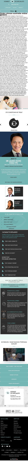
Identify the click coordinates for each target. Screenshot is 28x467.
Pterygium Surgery (18, 432)
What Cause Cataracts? (11, 241)
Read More (13, 177)
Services (16, 419)
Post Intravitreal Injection (11, 267)
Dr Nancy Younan (17, 202)
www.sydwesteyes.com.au (13, 17)
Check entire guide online (20, 92)
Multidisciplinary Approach (11, 227)
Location (15, 7)
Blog (2, 430)
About (2, 423)
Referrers (3, 432)
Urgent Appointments (14, 383)
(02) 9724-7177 (15, 4)
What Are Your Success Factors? (13, 249)
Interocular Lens (17, 430)
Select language (17, 439)
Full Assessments (8, 224)
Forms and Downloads (14, 370)
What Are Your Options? (11, 245)
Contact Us (20, 452)
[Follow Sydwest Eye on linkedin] (7, 447)
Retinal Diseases (17, 427)
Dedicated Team (8, 222)
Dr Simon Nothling (17, 189)
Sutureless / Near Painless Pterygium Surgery (14, 343)
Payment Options (14, 375)
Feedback (13, 452)
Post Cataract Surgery (10, 263)
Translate (20, 7)
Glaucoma (16, 423)
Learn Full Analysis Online (5, 21)
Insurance (14, 379)
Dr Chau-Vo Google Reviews (13, 182)
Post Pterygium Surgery (11, 271)
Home (2, 421)
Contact (2, 434)
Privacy (16, 450)
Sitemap (7, 452)
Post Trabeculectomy (10, 275)
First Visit (3, 428)
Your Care (6, 217)
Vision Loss (16, 425)
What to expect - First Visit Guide (14, 366)
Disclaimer (9, 450)
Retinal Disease (4, 425)
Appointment (8, 7)
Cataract (16, 421)
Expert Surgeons (8, 219)
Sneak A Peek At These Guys (19, 93)
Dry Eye (15, 428)
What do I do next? (10, 253)
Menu (12, 11)
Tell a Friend (23, 450)
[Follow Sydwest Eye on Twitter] (5, 447)
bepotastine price (4, 95)
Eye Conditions (4, 427)
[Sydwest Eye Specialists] (14, 1)
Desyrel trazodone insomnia (18, 65)
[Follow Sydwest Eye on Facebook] (2, 447)
